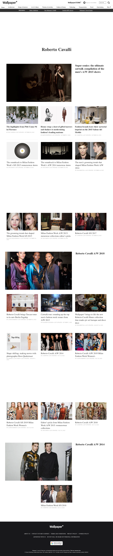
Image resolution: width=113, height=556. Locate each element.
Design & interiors (23, 7)
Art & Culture (35, 7)
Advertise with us (39, 537)
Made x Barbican (33, 10)
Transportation (83, 7)
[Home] (3, 7)
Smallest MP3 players (67, 10)
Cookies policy (84, 534)
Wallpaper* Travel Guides (86, 10)
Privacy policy (72, 534)
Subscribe (102, 2)
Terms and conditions (58, 534)
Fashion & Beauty (61, 7)
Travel (91, 7)
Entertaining (100, 7)
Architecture (11, 7)
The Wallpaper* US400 (50, 10)
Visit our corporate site (75, 550)
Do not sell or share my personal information (63, 537)
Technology (72, 7)
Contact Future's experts (40, 534)
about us (27, 534)
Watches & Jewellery (47, 7)
